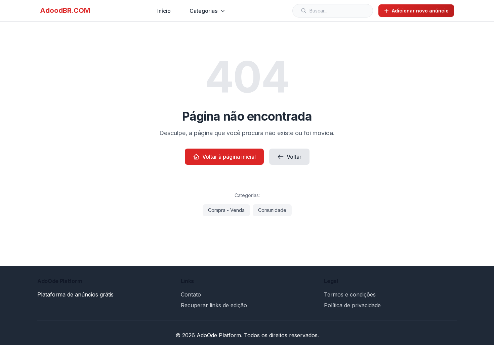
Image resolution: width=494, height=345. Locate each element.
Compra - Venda (226, 210)
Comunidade (272, 210)
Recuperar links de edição (214, 305)
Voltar (294, 156)
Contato (191, 294)
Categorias (203, 10)
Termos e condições (350, 294)
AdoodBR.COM (65, 10)
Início (164, 10)
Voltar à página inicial (229, 156)
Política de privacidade (352, 305)
